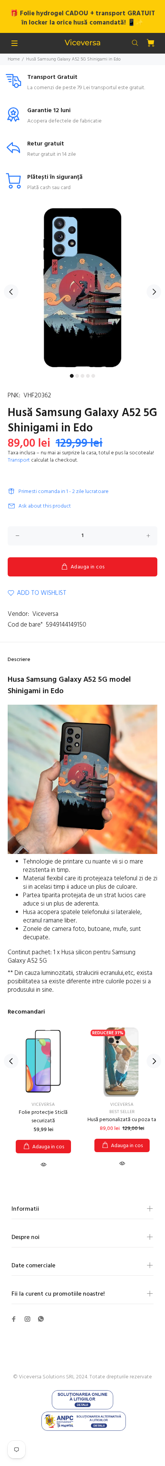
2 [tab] (77, 376)
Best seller (122, 1112)
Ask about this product (44, 506)
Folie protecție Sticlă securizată (43, 1116)
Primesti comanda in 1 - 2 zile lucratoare (63, 491)
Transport (19, 460)
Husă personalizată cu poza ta (121, 1119)
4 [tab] (88, 376)
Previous (11, 291)
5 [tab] (93, 376)
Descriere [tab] (19, 659)
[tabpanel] (82, 287)
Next (154, 291)
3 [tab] (82, 376)
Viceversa (45, 614)
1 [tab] (72, 376)
